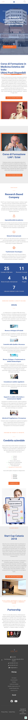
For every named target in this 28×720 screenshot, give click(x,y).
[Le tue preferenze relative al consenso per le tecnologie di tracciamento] (25, 717)
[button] (14, 2)
